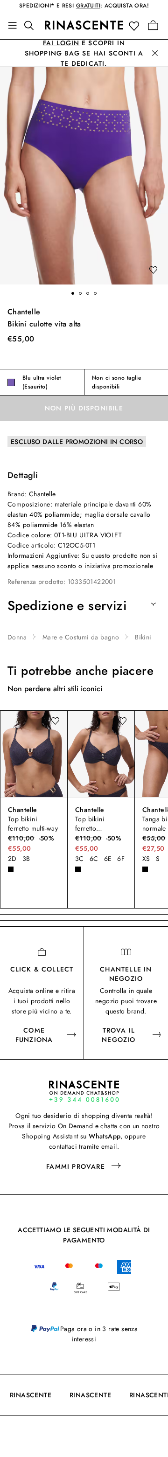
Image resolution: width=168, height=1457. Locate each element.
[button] (136, 25)
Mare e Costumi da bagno (80, 637)
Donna (17, 637)
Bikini (143, 637)
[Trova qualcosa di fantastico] (31, 25)
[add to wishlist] (153, 270)
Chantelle (23, 311)
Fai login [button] (61, 43)
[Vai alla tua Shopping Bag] (153, 25)
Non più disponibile (84, 408)
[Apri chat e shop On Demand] (84, 1091)
